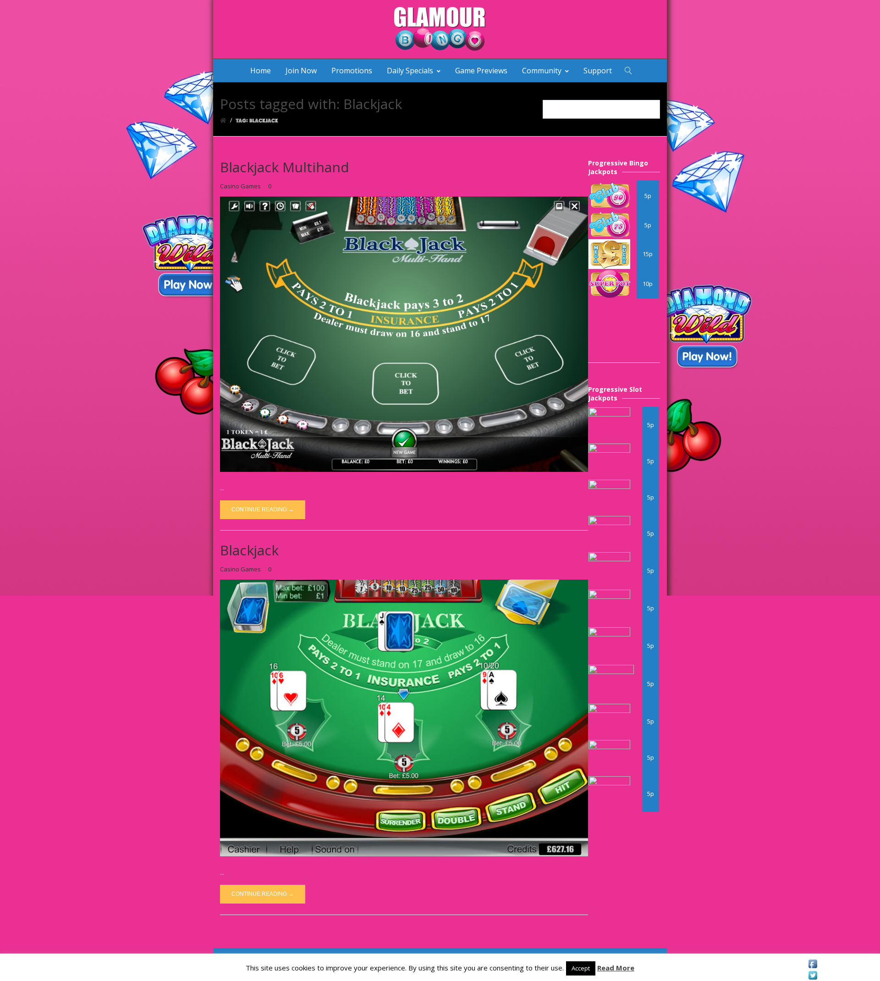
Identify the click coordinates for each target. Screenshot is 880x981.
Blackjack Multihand (284, 167)
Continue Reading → (262, 509)
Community (541, 71)
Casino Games (240, 186)
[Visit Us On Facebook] (813, 964)
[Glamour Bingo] (440, 29)
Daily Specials (410, 71)
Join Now (301, 71)
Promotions (351, 71)
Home (260, 71)
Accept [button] (581, 968)
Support (597, 71)
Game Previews (481, 71)
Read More (615, 967)
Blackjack (249, 550)
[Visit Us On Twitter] (813, 975)
